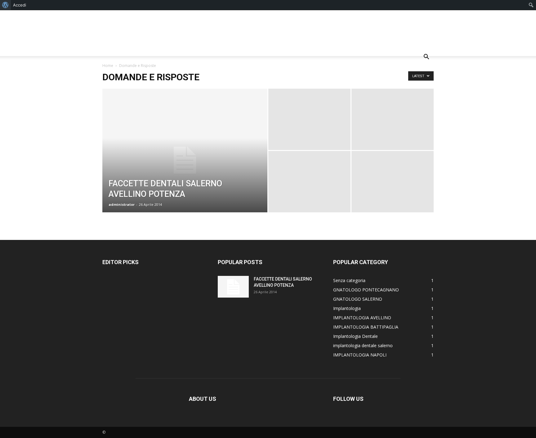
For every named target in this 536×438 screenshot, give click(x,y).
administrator (122, 204)
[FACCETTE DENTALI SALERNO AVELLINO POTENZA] (184, 160)
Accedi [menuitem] (19, 4)
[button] (426, 57)
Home (107, 65)
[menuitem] (5, 5)
